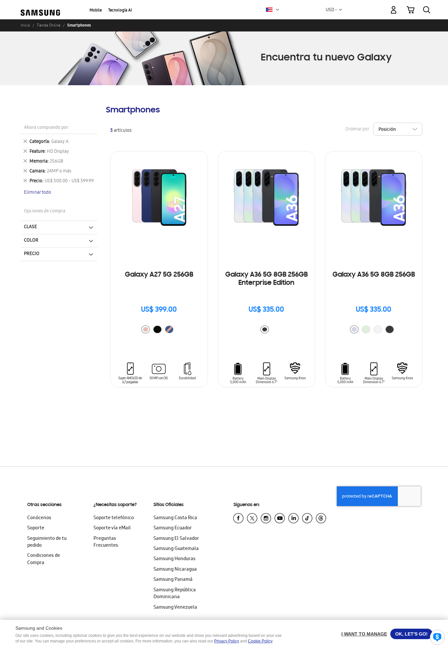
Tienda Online (48, 25)
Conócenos (39, 518)
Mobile (96, 11)
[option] (145, 329)
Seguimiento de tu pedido (47, 542)
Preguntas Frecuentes (105, 542)
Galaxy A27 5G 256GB (159, 275)
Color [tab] (31, 240)
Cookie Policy (260, 641)
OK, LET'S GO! (411, 634)
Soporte (35, 528)
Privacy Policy (226, 641)
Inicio (25, 25)
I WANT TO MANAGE (364, 634)
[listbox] (159, 330)
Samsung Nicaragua (175, 570)
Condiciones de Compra (43, 559)
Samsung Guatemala (176, 549)
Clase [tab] (30, 227)
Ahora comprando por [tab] (46, 128)
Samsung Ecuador (172, 528)
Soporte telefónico (113, 518)
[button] (277, 9)
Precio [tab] (31, 254)
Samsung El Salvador (176, 539)
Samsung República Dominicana (174, 593)
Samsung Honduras (174, 559)
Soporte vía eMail (112, 528)
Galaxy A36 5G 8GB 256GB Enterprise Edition (266, 279)
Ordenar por (357, 129)
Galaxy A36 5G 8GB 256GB (374, 275)
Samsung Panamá (173, 580)
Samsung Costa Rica (175, 518)
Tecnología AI (120, 11)
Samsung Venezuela (175, 608)
